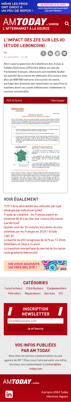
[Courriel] (64, 53)
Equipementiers (57, 288)
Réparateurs (33, 293)
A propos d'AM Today (54, 392)
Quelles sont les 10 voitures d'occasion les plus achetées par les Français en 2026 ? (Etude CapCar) (33, 231)
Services (49, 293)
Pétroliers (14, 293)
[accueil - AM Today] (31, 21)
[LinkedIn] (50, 53)
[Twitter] (57, 53)
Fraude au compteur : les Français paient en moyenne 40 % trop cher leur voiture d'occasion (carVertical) (33, 219)
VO (5, 53)
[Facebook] (43, 53)
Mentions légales (57, 396)
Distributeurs (34, 288)
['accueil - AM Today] (21, 381)
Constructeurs (13, 288)
